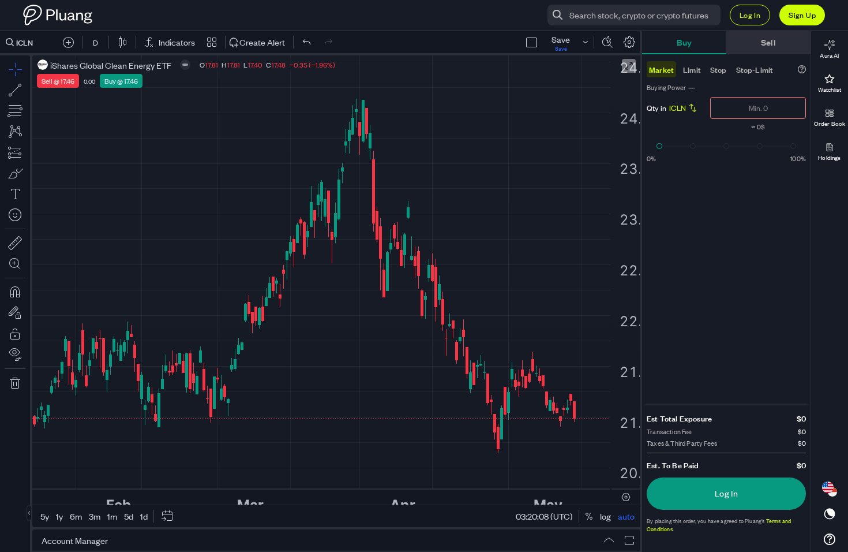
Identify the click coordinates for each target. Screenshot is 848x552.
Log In (750, 14)
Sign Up (802, 14)
